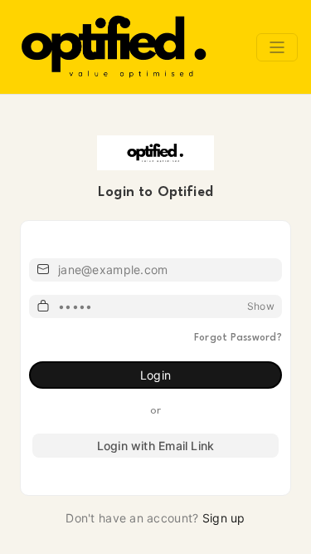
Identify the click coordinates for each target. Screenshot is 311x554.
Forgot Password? (238, 338)
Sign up (223, 518)
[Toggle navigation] (277, 47)
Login (155, 375)
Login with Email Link (155, 446)
